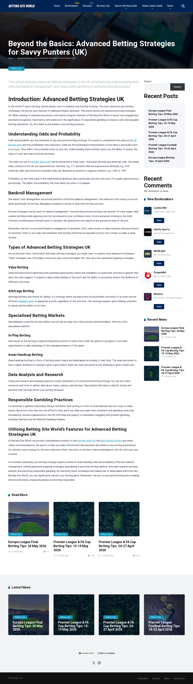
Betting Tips (103, 5)
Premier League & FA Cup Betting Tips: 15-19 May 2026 (72, 546)
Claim (159, 220)
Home (57, 5)
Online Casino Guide (152, 5)
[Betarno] (148, 299)
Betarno (158, 294)
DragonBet (160, 272)
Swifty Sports (162, 229)
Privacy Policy (179, 678)
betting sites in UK (41, 161)
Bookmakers (71, 5)
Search (147, 81)
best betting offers (111, 440)
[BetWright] (148, 256)
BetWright (159, 251)
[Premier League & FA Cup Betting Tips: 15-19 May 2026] (74, 519)
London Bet (160, 207)
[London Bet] (148, 213)
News (170, 5)
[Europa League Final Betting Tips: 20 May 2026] (28, 519)
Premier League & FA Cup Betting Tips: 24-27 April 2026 (117, 546)
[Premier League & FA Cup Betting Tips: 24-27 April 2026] (119, 519)
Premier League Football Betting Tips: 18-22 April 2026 (163, 148)
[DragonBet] (148, 278)
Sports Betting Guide (126, 5)
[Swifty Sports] (148, 235)
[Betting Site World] (21, 5)
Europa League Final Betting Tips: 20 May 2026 (27, 544)
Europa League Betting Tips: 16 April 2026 (161, 159)
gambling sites (26, 301)
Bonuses (87, 5)
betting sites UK (86, 440)
